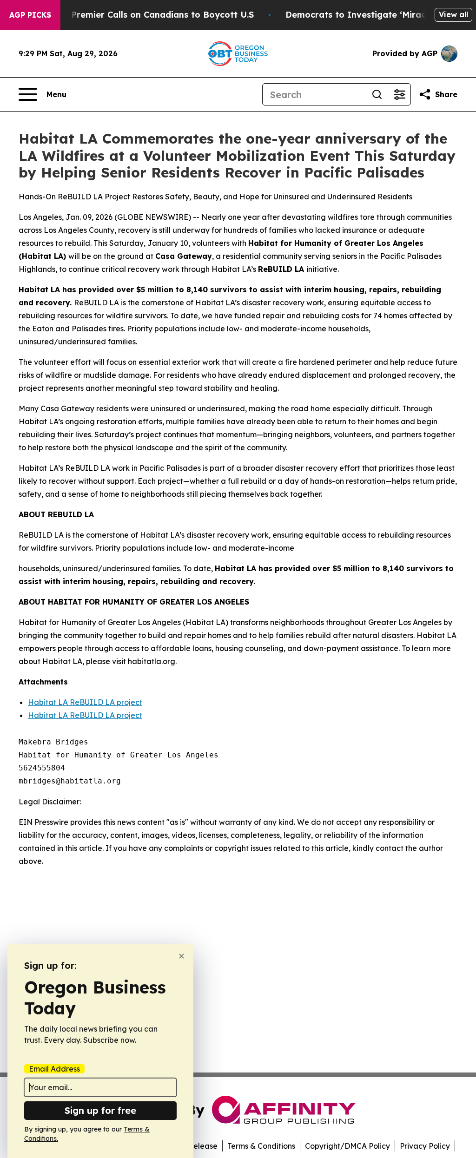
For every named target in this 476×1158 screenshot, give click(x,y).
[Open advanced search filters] (399, 94)
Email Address (54, 1068)
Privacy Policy (425, 1146)
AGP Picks (30, 15)
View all (453, 14)
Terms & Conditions (261, 1146)
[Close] (181, 956)
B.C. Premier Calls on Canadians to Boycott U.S (153, 14)
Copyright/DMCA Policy (347, 1146)
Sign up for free (100, 1110)
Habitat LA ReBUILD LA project (85, 702)
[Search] (377, 94)
